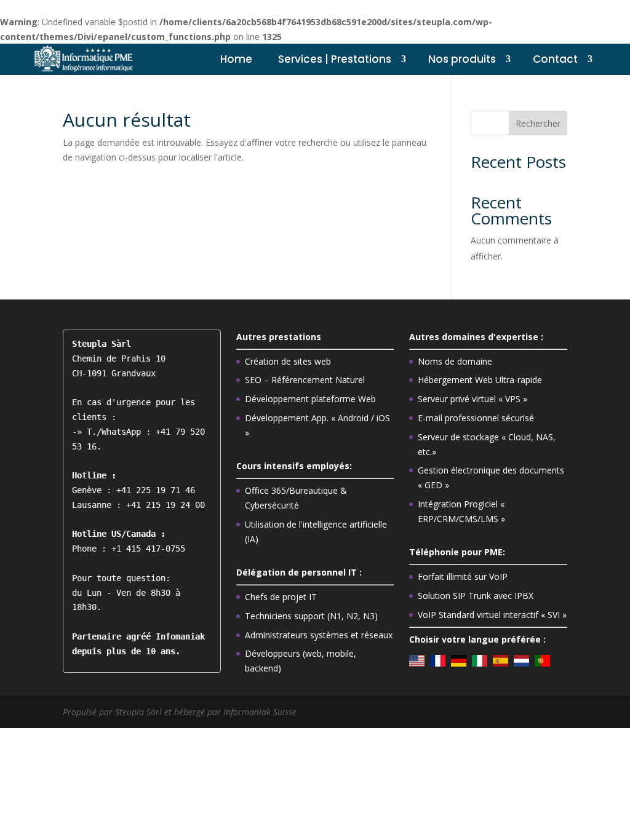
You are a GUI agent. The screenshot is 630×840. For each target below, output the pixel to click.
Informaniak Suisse (260, 712)
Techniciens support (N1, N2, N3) (311, 616)
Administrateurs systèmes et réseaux (319, 635)
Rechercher (538, 123)
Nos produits (462, 59)
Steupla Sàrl (139, 712)
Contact (555, 59)
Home (236, 59)
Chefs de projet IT (281, 597)
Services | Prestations (334, 59)
